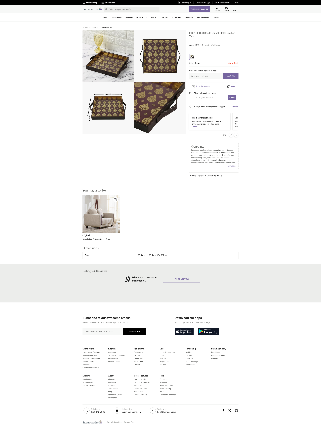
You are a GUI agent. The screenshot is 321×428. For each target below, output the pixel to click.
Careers (111, 385)
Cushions (189, 358)
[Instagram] (237, 411)
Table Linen (138, 361)
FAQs (162, 391)
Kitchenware (113, 358)
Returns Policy (165, 388)
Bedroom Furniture (90, 355)
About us (111, 379)
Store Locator (88, 382)
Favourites (138, 385)
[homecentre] (93, 9)
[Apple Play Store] (184, 331)
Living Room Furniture (91, 352)
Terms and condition (168, 395)
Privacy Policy (129, 422)
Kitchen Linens (114, 361)
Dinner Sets (138, 358)
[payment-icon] (193, 118)
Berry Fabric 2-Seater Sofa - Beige (96, 239)
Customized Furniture (91, 368)
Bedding (189, 352)
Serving (95, 27)
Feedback (112, 382)
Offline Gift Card (140, 395)
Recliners (86, 364)
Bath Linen (215, 352)
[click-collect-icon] (236, 117)
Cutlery (137, 364)
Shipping (163, 382)
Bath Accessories (218, 355)
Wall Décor (164, 358)
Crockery (137, 355)
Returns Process (166, 385)
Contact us (164, 379)
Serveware (138, 352)
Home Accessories (167, 352)
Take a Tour (113, 388)
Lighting (163, 355)
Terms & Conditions (114, 422)
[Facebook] (223, 411)
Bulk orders (138, 391)
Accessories (190, 364)
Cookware (112, 352)
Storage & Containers (116, 355)
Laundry (214, 358)
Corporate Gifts (140, 379)
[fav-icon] (217, 8)
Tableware (86, 27)
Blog (110, 391)
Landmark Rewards (142, 382)
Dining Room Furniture (91, 358)
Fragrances (164, 361)
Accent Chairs (88, 361)
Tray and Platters (106, 27)
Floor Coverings (192, 361)
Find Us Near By (89, 385)
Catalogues (87, 379)
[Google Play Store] (208, 331)
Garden (163, 364)
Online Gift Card (140, 388)
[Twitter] (230, 411)
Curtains (189, 355)
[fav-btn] (115, 199)
